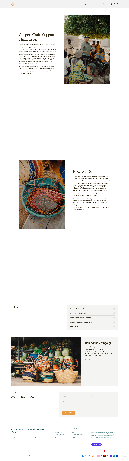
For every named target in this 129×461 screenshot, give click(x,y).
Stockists (54, 4)
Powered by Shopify (25, 455)
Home (41, 4)
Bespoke (62, 4)
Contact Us (74, 437)
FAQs (56, 437)
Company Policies (59, 434)
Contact (80, 4)
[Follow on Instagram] (12, 451)
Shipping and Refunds (77, 434)
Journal (87, 4)
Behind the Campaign (98, 343)
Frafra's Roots (70, 4)
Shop (47, 4)
